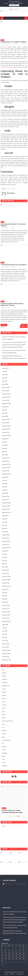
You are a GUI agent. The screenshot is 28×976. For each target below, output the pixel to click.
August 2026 (5, 368)
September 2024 (6, 435)
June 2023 (4, 483)
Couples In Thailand (10, 188)
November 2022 (6, 506)
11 (5, 953)
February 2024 (6, 458)
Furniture (4, 705)
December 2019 (6, 612)
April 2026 (4, 381)
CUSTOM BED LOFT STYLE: (9, 810)
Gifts (3, 711)
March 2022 (5, 531)
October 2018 (5, 656)
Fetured (4, 695)
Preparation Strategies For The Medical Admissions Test (5, 325)
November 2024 (6, 429)
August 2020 (5, 589)
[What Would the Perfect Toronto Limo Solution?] (14, 212)
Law (3, 727)
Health (3, 714)
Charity (4, 676)
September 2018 (6, 660)
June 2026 (4, 374)
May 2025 (4, 413)
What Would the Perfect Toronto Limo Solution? (13, 225)
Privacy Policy (20, 3)
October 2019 (5, 618)
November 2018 (6, 653)
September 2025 (6, 403)
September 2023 (6, 474)
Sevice (4, 750)
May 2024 (4, 448)
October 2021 (5, 544)
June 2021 (4, 557)
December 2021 (6, 541)
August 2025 (5, 406)
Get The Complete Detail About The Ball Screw (24, 325)
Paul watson (14, 44)
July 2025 (4, 410)
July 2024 (4, 442)
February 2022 (5, 535)
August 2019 (5, 624)
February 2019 (5, 644)
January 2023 (5, 499)
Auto (3, 669)
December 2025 (6, 394)
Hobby (3, 718)
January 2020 (5, 608)
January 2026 (5, 390)
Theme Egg (21, 972)
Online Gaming (6, 740)
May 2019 (4, 634)
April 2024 (4, 451)
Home (6, 3)
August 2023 (5, 477)
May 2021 (4, 560)
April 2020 (4, 599)
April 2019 (4, 637)
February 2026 (5, 387)
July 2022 (4, 519)
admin (12, 228)
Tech (3, 759)
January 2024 (5, 461)
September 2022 (6, 512)
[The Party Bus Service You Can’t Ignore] (14, 252)
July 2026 (4, 371)
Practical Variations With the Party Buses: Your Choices (12, 304)
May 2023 (4, 487)
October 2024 (5, 432)
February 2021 (5, 570)
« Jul (2, 964)
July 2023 (4, 480)
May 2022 (4, 525)
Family (3, 689)
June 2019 (4, 631)
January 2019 (5, 647)
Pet (3, 743)
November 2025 (6, 397)
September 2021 (6, 547)
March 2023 (5, 493)
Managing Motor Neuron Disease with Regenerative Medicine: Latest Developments (14, 357)
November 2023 (6, 467)
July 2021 (4, 554)
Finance (4, 698)
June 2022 (4, 522)
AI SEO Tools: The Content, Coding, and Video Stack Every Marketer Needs (14, 352)
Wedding (4, 766)
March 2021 (5, 567)
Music (3, 737)
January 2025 (5, 423)
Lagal (3, 724)
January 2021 (5, 573)
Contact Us (12, 3)
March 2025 (5, 416)
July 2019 (4, 628)
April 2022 (4, 528)
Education (4, 682)
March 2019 (5, 640)
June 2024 (5, 445)
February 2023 (5, 496)
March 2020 (5, 602)
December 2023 (6, 464)
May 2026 (4, 378)
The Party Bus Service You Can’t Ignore (13, 265)
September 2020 (6, 586)
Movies (4, 734)
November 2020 (6, 580)
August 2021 (5, 551)
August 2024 (5, 439)
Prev (12, 776)
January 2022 (5, 538)
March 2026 (5, 384)
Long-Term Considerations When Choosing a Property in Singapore (14, 338)
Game (3, 708)
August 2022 (5, 515)
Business (4, 673)
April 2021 (4, 563)
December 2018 (6, 650)
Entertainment (6, 685)
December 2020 (6, 576)
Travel (2, 40)
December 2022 (6, 503)
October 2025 (5, 400)
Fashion (4, 692)
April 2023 (4, 490)
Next (15, 776)
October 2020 (5, 583)
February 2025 (5, 419)
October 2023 (5, 471)
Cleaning (4, 679)
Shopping (4, 753)
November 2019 (6, 615)
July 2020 (4, 592)
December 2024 (6, 426)
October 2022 (5, 509)
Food (3, 702)
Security (4, 746)
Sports (3, 756)
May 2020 (4, 596)
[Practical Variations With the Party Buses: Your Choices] (14, 291)
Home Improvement (7, 721)
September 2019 (6, 621)
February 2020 (5, 605)
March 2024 (5, 455)
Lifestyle (4, 730)
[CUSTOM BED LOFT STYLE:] (14, 796)
